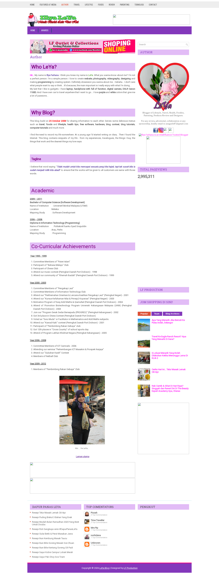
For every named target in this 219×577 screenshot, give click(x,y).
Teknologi (139, 4)
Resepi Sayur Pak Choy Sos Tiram (48, 557)
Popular (144, 314)
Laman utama (82, 456)
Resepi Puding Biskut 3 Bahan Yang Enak (52, 517)
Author (64, 4)
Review (112, 4)
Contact (153, 4)
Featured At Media (48, 4)
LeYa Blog (104, 568)
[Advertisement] (163, 233)
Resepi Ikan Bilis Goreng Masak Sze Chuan (53, 543)
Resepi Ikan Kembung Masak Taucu (49, 538)
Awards (44, 30)
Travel (77, 4)
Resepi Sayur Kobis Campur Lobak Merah (52, 552)
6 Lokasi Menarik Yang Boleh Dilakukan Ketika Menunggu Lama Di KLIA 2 (170, 355)
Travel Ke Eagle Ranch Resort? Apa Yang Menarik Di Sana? (169, 337)
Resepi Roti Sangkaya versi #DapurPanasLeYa (54, 529)
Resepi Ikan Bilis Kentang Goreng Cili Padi (52, 547)
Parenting (124, 4)
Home (32, 4)
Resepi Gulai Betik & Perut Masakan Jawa (52, 533)
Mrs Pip (94, 527)
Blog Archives (172, 314)
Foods (101, 4)
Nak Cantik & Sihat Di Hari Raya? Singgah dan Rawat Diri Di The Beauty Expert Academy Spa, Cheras (170, 388)
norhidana (96, 535)
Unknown (95, 543)
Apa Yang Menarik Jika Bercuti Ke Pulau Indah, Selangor (168, 321)
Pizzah (94, 512)
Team (156, 314)
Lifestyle (89, 4)
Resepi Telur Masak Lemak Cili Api (49, 512)
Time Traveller (97, 520)
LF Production (131, 568)
